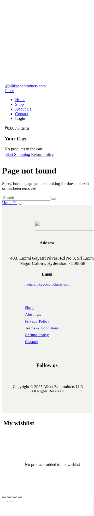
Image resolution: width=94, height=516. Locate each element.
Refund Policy (37, 335)
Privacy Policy (37, 321)
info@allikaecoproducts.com (47, 284)
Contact (21, 114)
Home (20, 99)
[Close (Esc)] (20, 497)
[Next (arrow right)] (9, 501)
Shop (19, 104)
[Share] (15, 497)
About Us (23, 109)
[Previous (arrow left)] (4, 501)
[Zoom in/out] (4, 497)
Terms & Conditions (42, 328)
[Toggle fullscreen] (9, 497)
